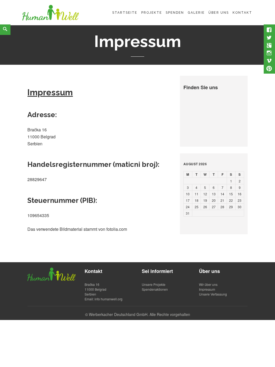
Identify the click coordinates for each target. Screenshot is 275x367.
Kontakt (242, 13)
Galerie (196, 13)
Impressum (207, 289)
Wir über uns (208, 284)
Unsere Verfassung (213, 294)
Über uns (218, 13)
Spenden (175, 13)
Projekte (151, 13)
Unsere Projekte (153, 284)
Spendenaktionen (155, 289)
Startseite (124, 13)
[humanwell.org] (50, 12)
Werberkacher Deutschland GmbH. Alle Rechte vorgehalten (139, 314)
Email (89, 299)
